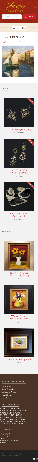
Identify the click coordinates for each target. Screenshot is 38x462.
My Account (5, 434)
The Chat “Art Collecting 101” (12, 409)
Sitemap (3, 442)
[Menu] (35, 6)
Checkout (4, 436)
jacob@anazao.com (9, 398)
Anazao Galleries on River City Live (14, 411)
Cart (2, 438)
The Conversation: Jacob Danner (13, 419)
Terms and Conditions (9, 440)
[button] (29, 16)
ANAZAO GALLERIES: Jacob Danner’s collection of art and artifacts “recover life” (11, 415)
